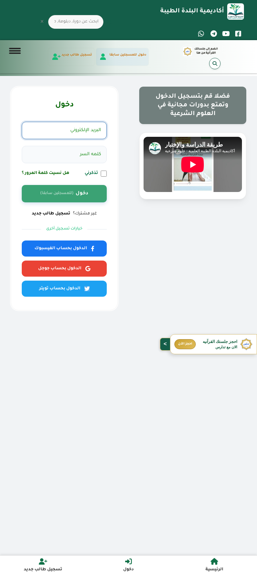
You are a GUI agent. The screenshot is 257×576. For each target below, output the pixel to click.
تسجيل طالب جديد (51, 213)
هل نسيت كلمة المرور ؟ (45, 173)
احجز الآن (185, 344)
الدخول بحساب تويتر (59, 288)
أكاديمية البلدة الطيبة (192, 11)
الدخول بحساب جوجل (59, 268)
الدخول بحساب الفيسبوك (60, 248)
